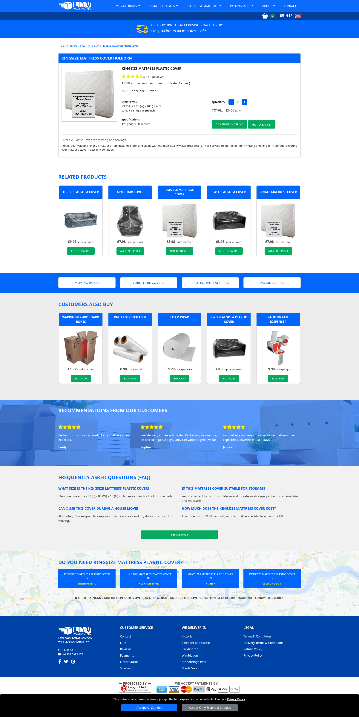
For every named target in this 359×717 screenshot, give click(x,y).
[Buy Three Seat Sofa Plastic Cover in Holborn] (80, 220)
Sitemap (126, 668)
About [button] (267, 6)
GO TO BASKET (261, 124)
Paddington (190, 649)
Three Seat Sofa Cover (81, 192)
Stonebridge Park (194, 662)
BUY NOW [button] (81, 378)
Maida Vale (189, 668)
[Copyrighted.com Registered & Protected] (136, 687)
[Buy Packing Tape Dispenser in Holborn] (278, 347)
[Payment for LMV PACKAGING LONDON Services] (198, 687)
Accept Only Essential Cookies (210, 708)
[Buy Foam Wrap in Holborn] (179, 347)
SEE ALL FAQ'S (179, 534)
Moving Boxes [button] (127, 6)
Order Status (129, 662)
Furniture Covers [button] (162, 6)
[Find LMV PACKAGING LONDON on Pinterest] (73, 662)
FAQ (123, 643)
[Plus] (244, 102)
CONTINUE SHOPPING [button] (229, 124)
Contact (290, 6)
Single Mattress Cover (278, 192)
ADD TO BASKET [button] (81, 251)
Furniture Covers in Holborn (84, 46)
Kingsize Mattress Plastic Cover (120, 46)
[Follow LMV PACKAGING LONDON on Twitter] (66, 662)
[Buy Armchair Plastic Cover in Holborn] (130, 220)
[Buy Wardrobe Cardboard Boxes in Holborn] (80, 347)
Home (62, 46)
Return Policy (252, 649)
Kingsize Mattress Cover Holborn (97, 58)
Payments (127, 655)
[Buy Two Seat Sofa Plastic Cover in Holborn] (229, 220)
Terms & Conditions (257, 636)
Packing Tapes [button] (240, 6)
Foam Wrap (179, 317)
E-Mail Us (67, 650)
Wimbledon (190, 655)
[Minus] (231, 102)
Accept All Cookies (149, 708)
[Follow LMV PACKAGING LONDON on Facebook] (59, 662)
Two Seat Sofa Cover (229, 192)
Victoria (187, 636)
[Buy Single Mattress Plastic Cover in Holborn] (278, 220)
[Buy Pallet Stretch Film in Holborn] (130, 347)
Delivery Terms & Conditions (263, 643)
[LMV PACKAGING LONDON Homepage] (74, 5)
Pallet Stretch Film (130, 317)
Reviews (125, 649)
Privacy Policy (236, 699)
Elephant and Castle (196, 643)
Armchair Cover (130, 192)
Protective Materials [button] (203, 6)
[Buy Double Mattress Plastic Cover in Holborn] (179, 220)
